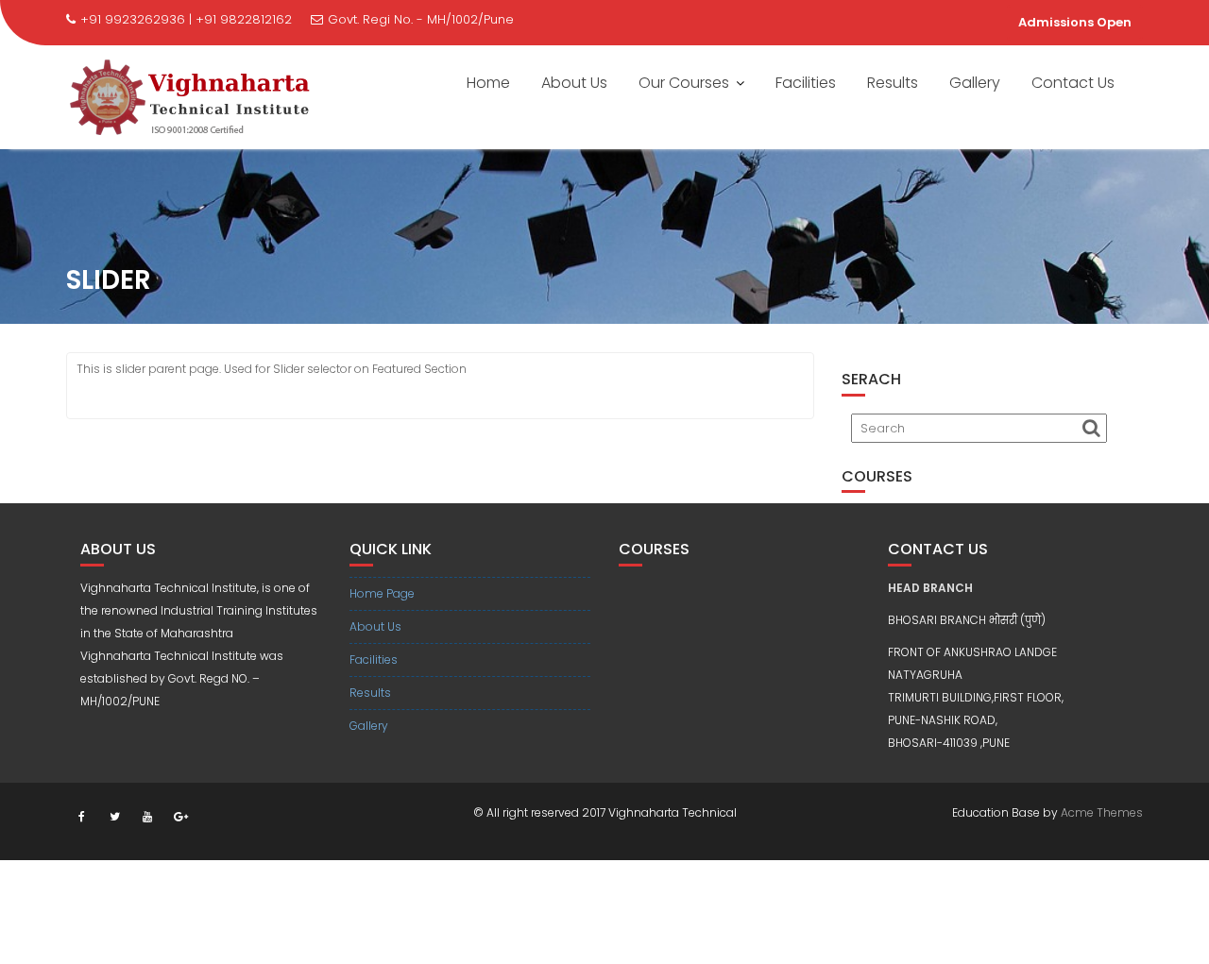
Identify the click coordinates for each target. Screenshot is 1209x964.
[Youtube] (147, 817)
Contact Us (1073, 82)
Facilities (805, 82)
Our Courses (684, 82)
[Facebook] (81, 817)
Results (892, 82)
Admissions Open (1075, 22)
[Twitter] (114, 817)
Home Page (382, 593)
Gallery (974, 82)
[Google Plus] (180, 817)
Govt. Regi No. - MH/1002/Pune (421, 19)
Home (488, 82)
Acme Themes (1102, 812)
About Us (574, 82)
